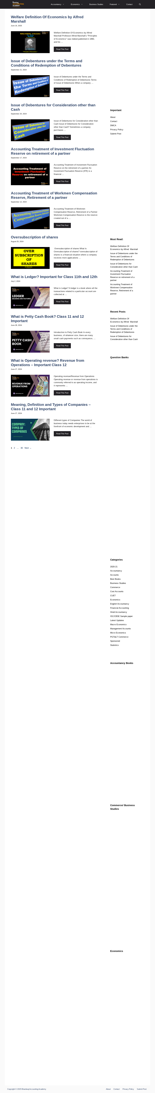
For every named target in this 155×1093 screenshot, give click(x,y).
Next (28, 448)
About (112, 117)
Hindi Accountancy (118, 612)
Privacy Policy (116, 129)
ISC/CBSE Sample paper (121, 616)
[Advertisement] (124, 57)
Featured (113, 4)
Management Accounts (120, 628)
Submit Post (115, 134)
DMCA (113, 125)
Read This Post (62, 49)
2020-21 (113, 567)
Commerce (115, 587)
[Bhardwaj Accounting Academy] (18, 4)
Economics (75, 4)
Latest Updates (117, 620)
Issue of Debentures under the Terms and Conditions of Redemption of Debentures (124, 256)
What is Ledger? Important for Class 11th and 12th (54, 277)
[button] (140, 4)
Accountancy (56, 4)
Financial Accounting (119, 608)
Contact (129, 4)
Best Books (115, 579)
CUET (113, 595)
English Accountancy (119, 604)
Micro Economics (118, 633)
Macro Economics (118, 624)
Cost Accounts (116, 591)
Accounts (114, 575)
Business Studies (96, 4)
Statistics (114, 645)
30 (21, 448)
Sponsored (115, 641)
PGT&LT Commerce (119, 637)
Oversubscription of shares (34, 237)
